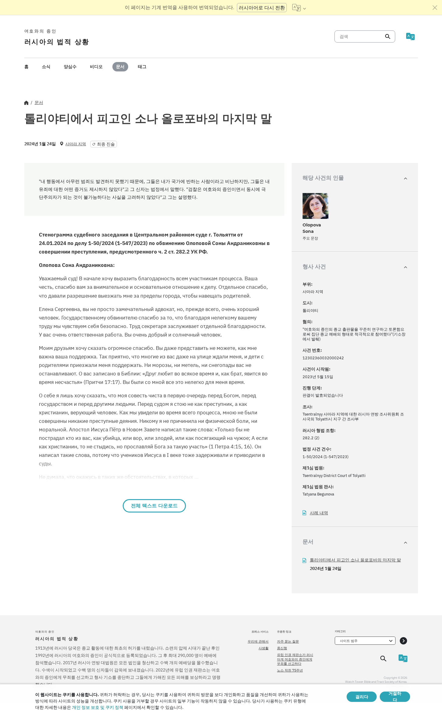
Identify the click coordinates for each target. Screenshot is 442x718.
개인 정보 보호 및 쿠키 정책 (97, 707)
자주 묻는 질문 (288, 641)
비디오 (96, 66)
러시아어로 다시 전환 (262, 8)
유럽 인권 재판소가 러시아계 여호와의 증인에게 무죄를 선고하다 (295, 659)
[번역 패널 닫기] (435, 7)
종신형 (282, 648)
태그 (142, 66)
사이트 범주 (349, 641)
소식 (46, 66)
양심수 (70, 66)
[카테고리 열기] (403, 641)
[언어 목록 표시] (299, 7)
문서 (120, 66)
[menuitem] (26, 66)
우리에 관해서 (258, 641)
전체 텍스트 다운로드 (154, 506)
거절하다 (395, 697)
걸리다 (361, 696)
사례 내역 (319, 513)
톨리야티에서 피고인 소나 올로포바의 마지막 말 (355, 560)
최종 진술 (106, 144)
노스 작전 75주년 (290, 670)
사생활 (264, 648)
